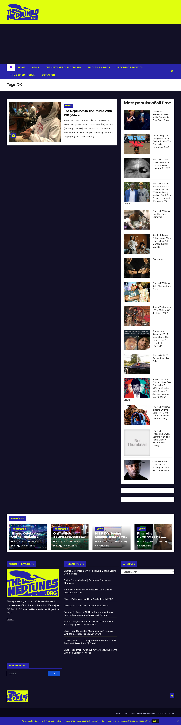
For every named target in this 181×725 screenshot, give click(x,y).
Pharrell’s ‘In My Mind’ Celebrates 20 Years (86, 605)
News (35, 67)
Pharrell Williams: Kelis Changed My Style (162, 286)
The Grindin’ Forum (23, 75)
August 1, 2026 (105, 542)
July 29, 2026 (147, 542)
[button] (172, 71)
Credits (10, 619)
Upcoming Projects (129, 67)
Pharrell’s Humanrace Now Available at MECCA (152, 536)
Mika (86, 120)
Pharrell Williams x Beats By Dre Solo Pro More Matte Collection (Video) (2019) (161, 413)
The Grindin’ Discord (165, 713)
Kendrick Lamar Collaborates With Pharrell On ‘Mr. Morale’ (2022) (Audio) (162, 241)
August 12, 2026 (64, 542)
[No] (177, 721)
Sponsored (19, 529)
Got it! (155, 721)
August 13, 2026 (22, 542)
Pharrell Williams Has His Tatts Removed (161, 214)
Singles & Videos (98, 67)
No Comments (102, 120)
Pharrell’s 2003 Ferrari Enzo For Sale (161, 358)
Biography (158, 259)
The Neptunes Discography (63, 67)
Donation (48, 75)
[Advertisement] (90, 43)
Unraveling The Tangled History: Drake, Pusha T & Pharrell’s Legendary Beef (162, 141)
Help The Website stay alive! (143, 713)
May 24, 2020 (73, 120)
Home (21, 67)
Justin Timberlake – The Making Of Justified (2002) (162, 310)
